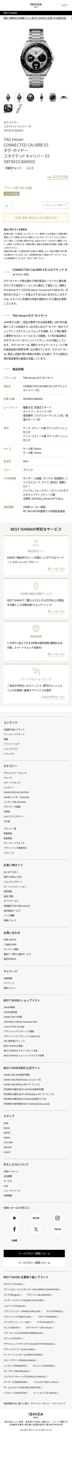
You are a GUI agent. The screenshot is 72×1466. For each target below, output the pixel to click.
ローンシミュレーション (15, 886)
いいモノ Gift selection (15, 801)
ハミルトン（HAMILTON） (15, 1392)
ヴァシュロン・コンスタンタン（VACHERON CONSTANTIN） (31, 1289)
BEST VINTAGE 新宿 (13, 1045)
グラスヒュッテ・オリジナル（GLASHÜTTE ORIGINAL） (29, 1343)
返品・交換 (8, 896)
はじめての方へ (11, 872)
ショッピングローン (13, 881)
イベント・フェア (11, 744)
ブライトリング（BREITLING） (17, 1316)
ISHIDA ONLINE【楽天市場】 (17, 1074)
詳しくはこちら (56, 569)
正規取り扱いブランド (14, 729)
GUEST (7, 1152)
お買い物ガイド (13, 865)
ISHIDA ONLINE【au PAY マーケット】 (21, 1084)
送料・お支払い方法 (12, 876)
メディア (9, 1116)
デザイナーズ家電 (12, 806)
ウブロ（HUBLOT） (45, 1322)
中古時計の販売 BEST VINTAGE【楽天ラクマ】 (25, 1099)
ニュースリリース (12, 1190)
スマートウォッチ (12, 782)
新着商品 (8, 833)
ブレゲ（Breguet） (12, 1294)
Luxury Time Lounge (14, 1026)
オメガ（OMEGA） (55, 1311)
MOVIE (7, 1132)
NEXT (65, 58)
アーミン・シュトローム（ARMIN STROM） (23, 1354)
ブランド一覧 (10, 828)
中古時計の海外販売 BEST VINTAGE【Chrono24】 (27, 1103)
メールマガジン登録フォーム (34, 1253)
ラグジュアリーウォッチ (15, 773)
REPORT (8, 1147)
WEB (6, 1123)
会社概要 (8, 1176)
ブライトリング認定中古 (15, 847)
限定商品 (8, 838)
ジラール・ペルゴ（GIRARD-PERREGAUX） (23, 1333)
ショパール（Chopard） (14, 1305)
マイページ (10, 971)
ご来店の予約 (10, 944)
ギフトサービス (11, 901)
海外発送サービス (12, 910)
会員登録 (8, 978)
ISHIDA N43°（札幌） (13, 1016)
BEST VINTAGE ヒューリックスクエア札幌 (24, 1055)
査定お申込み (10, 958)
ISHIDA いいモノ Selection (17, 797)
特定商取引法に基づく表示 (16, 1403)
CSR (6, 1186)
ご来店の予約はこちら (52, 697)
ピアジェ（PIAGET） (13, 1338)
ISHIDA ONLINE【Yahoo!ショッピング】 (22, 1079)
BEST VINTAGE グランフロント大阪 (20, 1050)
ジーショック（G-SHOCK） (45, 1392)
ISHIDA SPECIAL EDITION (16, 792)
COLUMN (8, 1142)
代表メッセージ (11, 1171)
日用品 (7, 811)
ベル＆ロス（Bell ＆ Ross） (46, 1382)
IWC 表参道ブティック (14, 1041)
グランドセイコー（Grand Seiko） (19, 1349)
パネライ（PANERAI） (47, 1316)
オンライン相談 (11, 949)
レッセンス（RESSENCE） (15, 1365)
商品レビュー (10, 988)
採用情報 (8, 1195)
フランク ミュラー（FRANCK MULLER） (22, 1311)
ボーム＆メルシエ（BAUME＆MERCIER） (22, 1387)
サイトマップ (59, 1403)
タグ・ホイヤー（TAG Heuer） (39, 1327)
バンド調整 (9, 915)
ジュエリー (9, 787)
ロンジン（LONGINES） (43, 1365)
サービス (8, 1181)
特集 (6, 739)
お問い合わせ (10, 939)
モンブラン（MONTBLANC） (16, 1371)
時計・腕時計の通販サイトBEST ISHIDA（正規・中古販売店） (35, 18)
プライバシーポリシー (40, 1403)
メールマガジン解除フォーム (34, 1263)
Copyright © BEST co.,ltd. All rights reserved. (36, 1430)
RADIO (7, 1137)
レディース (9, 852)
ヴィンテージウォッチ (14, 843)
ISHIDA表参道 (10, 1012)
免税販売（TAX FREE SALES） (17, 905)
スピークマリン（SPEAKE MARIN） (20, 1360)
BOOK (7, 1128)
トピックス (9, 753)
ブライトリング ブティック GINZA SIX (22, 1036)
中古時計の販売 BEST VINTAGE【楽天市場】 (24, 1089)
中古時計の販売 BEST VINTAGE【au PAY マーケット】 (29, 1094)
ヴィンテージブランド (14, 734)
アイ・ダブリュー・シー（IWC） (17, 1322)
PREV (7, 58)
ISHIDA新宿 (11, 194)
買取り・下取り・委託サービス (17, 954)
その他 (7, 821)
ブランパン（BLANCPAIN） (39, 1294)
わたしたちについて (16, 1164)
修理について (10, 920)
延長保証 (8, 891)
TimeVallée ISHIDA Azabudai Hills (20, 1021)
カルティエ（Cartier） (13, 1284)
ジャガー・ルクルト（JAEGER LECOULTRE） (24, 1300)
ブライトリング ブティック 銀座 (19, 1031)
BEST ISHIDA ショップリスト (21, 1000)
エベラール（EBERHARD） (15, 1382)
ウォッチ (8, 777)
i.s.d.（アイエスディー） (14, 816)
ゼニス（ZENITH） (12, 1327)
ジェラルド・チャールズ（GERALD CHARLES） (25, 1376)
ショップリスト (11, 748)
